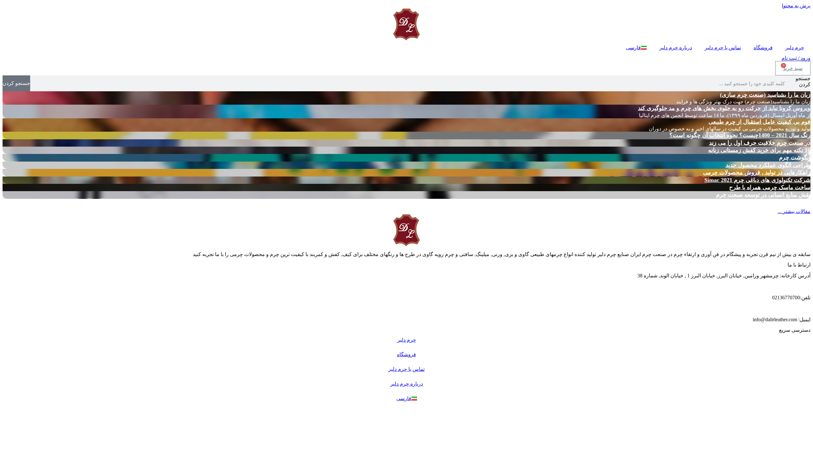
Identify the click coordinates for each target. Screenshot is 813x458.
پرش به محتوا (796, 5)
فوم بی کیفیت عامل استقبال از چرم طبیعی (759, 122)
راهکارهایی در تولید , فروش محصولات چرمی (756, 172)
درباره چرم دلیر (675, 47)
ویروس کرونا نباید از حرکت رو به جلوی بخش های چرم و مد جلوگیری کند (724, 108)
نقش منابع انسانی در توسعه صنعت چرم (763, 194)
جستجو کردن (803, 81)
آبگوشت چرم (794, 157)
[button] (794, 211)
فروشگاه (763, 47)
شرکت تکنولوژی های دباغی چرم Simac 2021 (757, 180)
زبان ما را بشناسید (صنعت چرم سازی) (765, 95)
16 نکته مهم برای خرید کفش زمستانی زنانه (759, 150)
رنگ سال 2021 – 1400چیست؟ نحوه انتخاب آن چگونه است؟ (739, 135)
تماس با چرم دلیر (723, 47)
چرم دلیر (794, 47)
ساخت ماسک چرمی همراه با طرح (769, 187)
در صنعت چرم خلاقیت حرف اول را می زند (759, 143)
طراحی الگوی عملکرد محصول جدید (768, 165)
